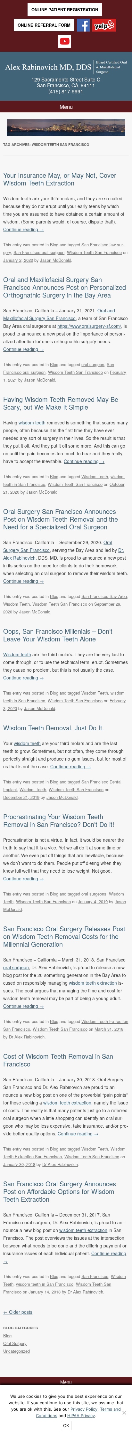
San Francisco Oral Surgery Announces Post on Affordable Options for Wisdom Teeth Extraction (59, 1191)
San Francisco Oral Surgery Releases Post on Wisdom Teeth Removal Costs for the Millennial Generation (64, 936)
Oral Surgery (15, 1343)
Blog (54, 245)
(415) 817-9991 (65, 91)
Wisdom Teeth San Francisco (94, 252)
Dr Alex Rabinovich (27, 1037)
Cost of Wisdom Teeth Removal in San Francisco (58, 1059)
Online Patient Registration (64, 9)
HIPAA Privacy (81, 1415)
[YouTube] (64, 42)
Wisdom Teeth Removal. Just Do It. (53, 727)
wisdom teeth (32, 422)
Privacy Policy (83, 1409)
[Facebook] (83, 26)
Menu (66, 106)
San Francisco (94, 1276)
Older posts (17, 1312)
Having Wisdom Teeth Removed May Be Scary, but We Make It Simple (60, 403)
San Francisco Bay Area (104, 596)
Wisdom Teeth (94, 476)
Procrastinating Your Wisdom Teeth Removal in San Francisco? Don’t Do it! (58, 820)
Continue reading (23, 229)
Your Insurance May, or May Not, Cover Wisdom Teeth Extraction (59, 178)
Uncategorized (16, 1351)
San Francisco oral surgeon (38, 252)
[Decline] (124, 1412)
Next (120, 126)
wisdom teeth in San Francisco (44, 1284)
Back (12, 126)
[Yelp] (104, 26)
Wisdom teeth (17, 654)
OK (66, 1425)
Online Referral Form (44, 25)
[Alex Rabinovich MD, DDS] (65, 66)
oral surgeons (93, 894)
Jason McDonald (55, 260)
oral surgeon (92, 364)
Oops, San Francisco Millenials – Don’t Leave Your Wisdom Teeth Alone (57, 634)
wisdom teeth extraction (93, 983)
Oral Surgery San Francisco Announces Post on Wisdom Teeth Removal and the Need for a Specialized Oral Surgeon (60, 519)
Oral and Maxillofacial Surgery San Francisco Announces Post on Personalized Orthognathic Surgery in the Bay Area (64, 287)
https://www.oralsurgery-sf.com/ (89, 326)
